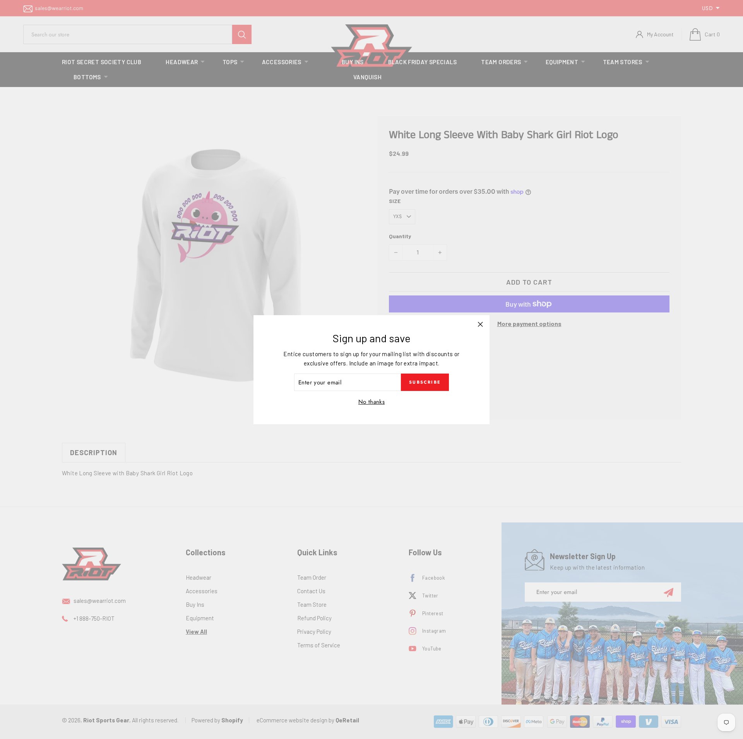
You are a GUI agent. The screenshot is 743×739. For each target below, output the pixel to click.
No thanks (371, 402)
